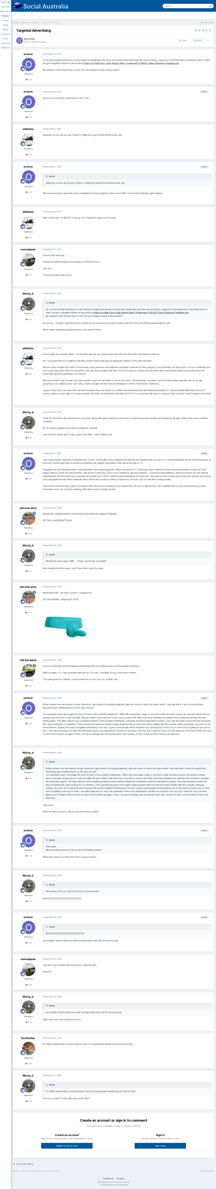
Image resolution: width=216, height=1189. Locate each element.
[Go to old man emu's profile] (28, 518)
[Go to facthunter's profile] (28, 1048)
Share (184, 40)
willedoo (28, 129)
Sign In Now (160, 1146)
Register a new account (67, 1146)
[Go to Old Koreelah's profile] (28, 670)
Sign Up (4, 7)
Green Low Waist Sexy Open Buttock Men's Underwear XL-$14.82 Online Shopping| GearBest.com (131, 63)
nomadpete (28, 249)
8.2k (29, 319)
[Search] (210, 6)
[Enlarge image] (164, 193)
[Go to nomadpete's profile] (28, 259)
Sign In (5, 2)
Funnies (43, 42)
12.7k (29, 533)
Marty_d (28, 293)
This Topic (198, 6)
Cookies (120, 1178)
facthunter (28, 1038)
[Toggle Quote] (47, 176)
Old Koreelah (28, 660)
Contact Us (108, 1178)
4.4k (29, 79)
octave (31, 39)
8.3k (29, 154)
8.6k (29, 275)
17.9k (29, 1063)
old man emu (28, 508)
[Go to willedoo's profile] (28, 139)
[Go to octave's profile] (19, 40)
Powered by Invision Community (114, 1185)
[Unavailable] (65, 627)
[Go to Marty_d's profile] (28, 304)
